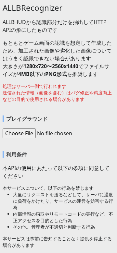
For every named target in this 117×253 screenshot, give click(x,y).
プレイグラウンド (27, 118)
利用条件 (16, 154)
